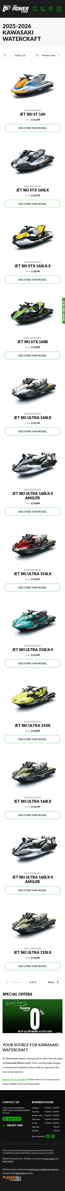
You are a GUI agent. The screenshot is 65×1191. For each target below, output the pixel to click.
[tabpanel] (45, 1119)
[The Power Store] (16, 9)
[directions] (51, 9)
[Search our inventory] (35, 9)
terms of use (8, 1161)
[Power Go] (31, 1178)
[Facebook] (48, 1136)
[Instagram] (53, 1136)
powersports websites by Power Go (44, 1169)
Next (51, 982)
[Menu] (58, 9)
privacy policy (49, 1158)
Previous (16, 982)
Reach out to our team (14, 1079)
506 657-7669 (15, 1125)
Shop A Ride (20, 1173)
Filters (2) (20, 55)
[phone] (43, 9)
